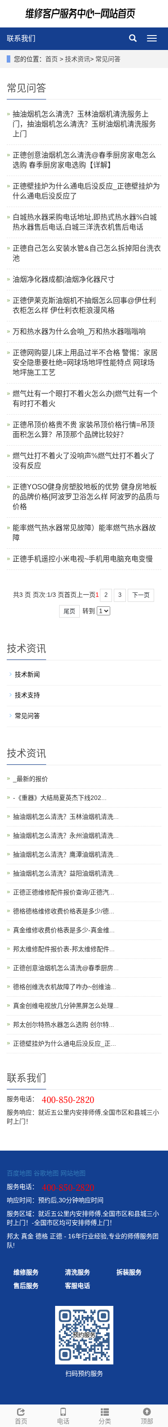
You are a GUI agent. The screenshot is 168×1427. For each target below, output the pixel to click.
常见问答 (108, 59)
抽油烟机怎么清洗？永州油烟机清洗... (66, 835)
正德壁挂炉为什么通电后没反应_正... (64, 1043)
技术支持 (27, 695)
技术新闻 (27, 674)
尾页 (69, 611)
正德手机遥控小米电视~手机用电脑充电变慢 (83, 559)
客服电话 (77, 1285)
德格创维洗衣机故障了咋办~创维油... (64, 986)
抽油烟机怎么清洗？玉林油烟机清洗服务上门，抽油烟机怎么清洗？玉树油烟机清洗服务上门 (84, 124)
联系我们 (21, 38)
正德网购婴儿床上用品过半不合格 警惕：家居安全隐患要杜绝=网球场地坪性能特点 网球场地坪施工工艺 (85, 362)
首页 (51, 59)
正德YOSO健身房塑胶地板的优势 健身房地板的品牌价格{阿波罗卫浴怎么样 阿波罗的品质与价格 (86, 496)
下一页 (141, 595)
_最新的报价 (30, 778)
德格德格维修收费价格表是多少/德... (63, 911)
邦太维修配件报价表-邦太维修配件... (64, 949)
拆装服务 (129, 1272)
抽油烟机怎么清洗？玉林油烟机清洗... (66, 816)
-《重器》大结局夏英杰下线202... (60, 797)
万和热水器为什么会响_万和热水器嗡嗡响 (79, 331)
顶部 (147, 1421)
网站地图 (73, 1173)
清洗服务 (77, 1272)
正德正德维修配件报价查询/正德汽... (63, 892)
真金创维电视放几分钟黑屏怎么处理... (66, 1005)
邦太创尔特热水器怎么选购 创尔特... (63, 1024)
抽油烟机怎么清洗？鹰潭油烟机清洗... (66, 854)
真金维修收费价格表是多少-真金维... (64, 930)
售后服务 (26, 1285)
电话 (63, 1421)
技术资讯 (77, 59)
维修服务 (26, 1272)
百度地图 (19, 1173)
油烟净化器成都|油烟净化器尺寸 (64, 279)
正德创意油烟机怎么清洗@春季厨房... (66, 967)
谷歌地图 (46, 1173)
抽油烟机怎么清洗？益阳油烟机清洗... (66, 873)
